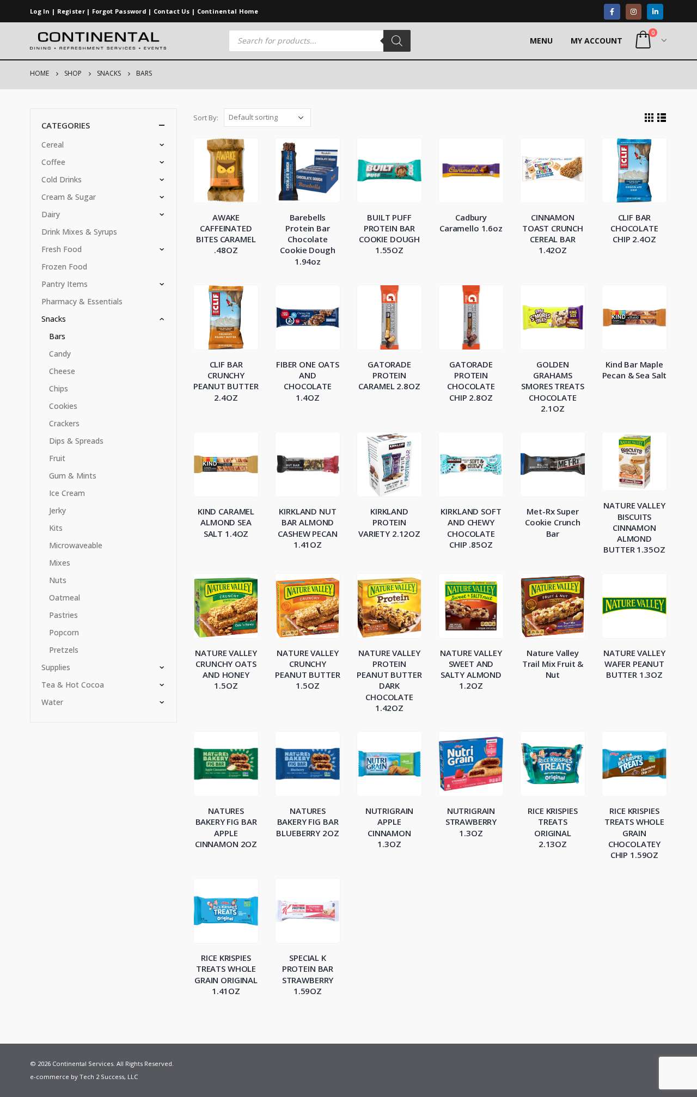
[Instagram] (633, 12)
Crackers (64, 423)
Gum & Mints (72, 475)
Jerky (57, 510)
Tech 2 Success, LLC (109, 1077)
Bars (57, 336)
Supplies (55, 667)
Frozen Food (64, 266)
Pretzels (63, 650)
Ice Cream (67, 493)
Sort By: (205, 117)
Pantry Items (64, 284)
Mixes (59, 562)
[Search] (397, 41)
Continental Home (228, 11)
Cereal (52, 144)
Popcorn (64, 632)
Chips (58, 388)
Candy (60, 353)
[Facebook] (612, 12)
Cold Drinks (61, 179)
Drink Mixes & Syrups (79, 231)
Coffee (53, 162)
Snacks (53, 319)
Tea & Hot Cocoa (72, 684)
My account (596, 40)
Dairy (50, 214)
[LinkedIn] (655, 12)
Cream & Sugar (68, 197)
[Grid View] (649, 118)
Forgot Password (119, 11)
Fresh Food (61, 249)
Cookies (63, 406)
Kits (56, 528)
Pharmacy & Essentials (82, 301)
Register (71, 11)
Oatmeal (64, 597)
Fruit (57, 458)
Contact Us (172, 11)
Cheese (62, 371)
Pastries (63, 615)
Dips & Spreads (76, 441)
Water (52, 702)
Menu (541, 40)
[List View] (662, 118)
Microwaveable (75, 545)
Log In (40, 11)
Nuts (57, 580)
